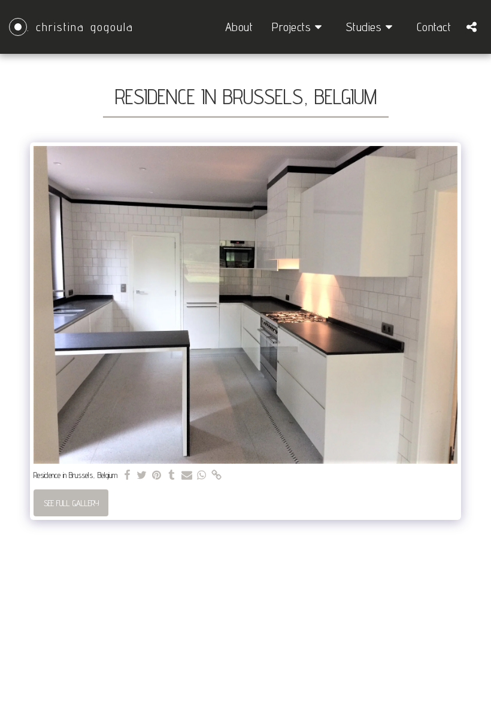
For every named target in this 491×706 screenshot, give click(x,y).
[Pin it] (156, 475)
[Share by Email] (186, 475)
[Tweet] (142, 475)
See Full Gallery (71, 503)
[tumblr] (171, 475)
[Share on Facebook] (127, 475)
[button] (299, 27)
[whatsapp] (201, 475)
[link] (216, 475)
